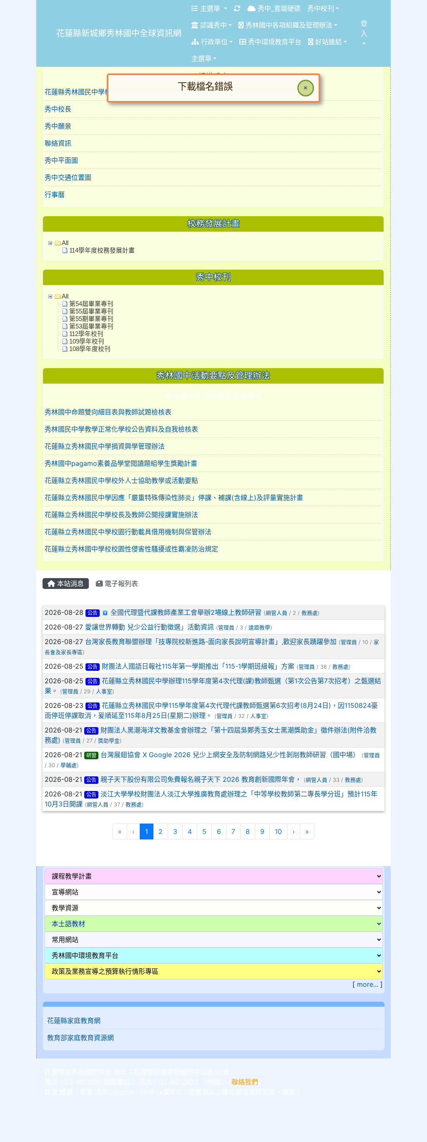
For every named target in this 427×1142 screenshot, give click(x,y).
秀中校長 (58, 109)
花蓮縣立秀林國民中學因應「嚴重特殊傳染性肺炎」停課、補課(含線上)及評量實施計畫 (174, 497)
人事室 (104, 691)
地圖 (213, 1082)
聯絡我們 (244, 1082)
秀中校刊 (320, 8)
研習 (91, 755)
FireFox (151, 1092)
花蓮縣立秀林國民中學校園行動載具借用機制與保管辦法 (128, 532)
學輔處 (68, 765)
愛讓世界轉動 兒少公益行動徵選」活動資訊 (149, 627)
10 (278, 831)
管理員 (226, 627)
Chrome (120, 1092)
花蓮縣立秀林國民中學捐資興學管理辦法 (105, 446)
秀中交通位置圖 (68, 177)
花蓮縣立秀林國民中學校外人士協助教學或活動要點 (121, 480)
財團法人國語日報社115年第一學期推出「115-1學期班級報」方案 (198, 666)
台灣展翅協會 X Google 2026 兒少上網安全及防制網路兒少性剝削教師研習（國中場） (229, 754)
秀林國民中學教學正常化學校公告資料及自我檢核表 (121, 429)
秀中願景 (58, 126)
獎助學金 (109, 741)
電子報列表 (120, 583)
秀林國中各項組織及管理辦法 (213, 396)
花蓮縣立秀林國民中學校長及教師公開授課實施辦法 (121, 514)
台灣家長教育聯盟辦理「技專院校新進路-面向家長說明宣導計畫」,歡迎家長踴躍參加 (211, 641)
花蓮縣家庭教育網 (73, 1020)
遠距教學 (259, 627)
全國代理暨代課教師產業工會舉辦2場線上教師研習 (186, 612)
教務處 (309, 613)
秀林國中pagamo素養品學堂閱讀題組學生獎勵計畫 (121, 463)
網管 (86, 1092)
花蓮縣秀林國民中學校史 (81, 92)
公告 (93, 613)
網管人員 (276, 613)
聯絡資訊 (58, 143)
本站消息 (69, 583)
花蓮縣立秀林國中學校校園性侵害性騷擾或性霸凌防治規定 (131, 549)
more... (367, 984)
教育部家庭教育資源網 (80, 1037)
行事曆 (55, 194)
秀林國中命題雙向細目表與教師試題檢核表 (108, 412)
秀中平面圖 (61, 160)
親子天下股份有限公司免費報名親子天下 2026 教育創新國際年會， (200, 779)
